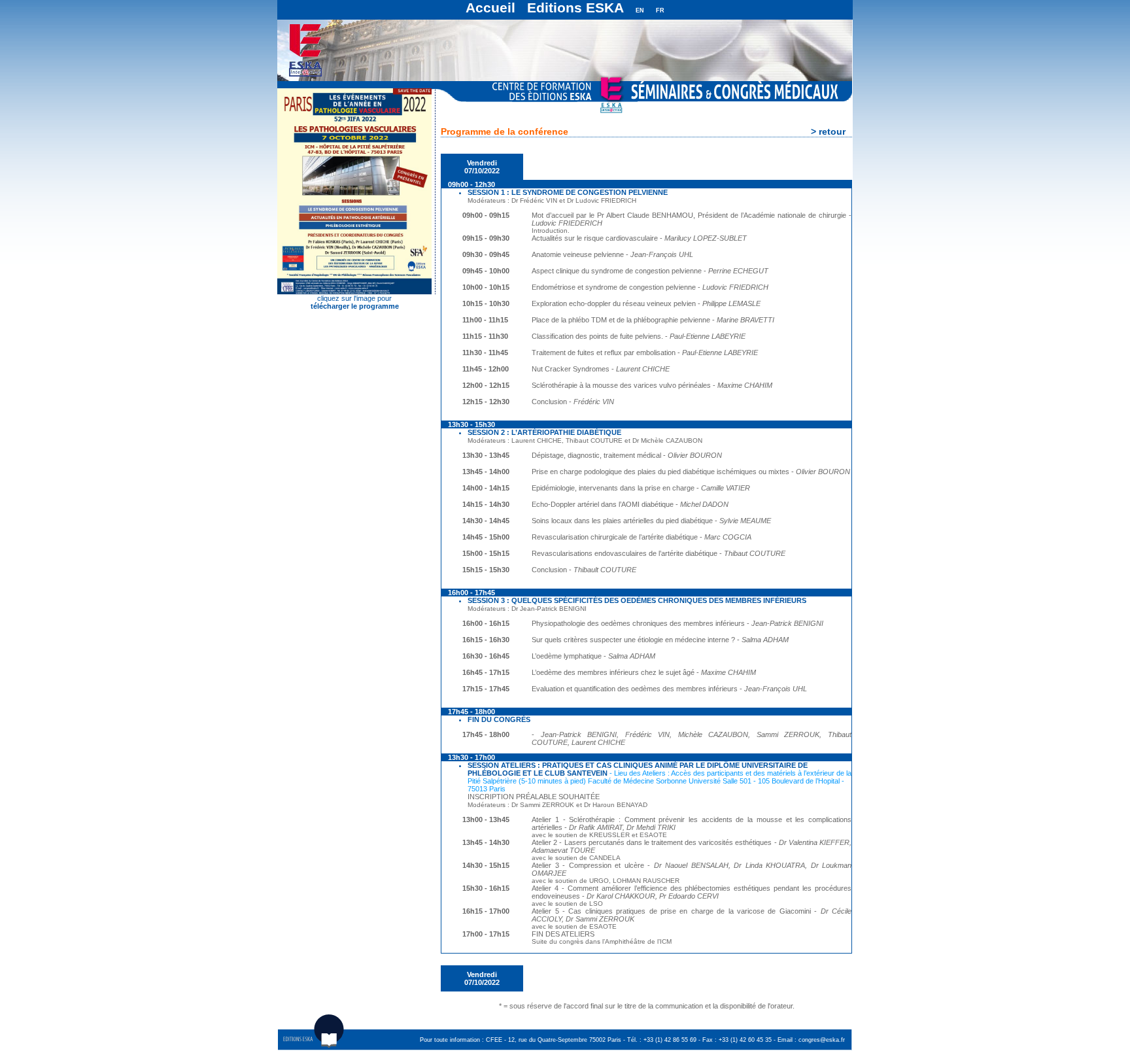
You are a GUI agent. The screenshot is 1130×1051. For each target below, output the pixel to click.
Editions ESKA (575, 7)
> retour (828, 131)
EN (640, 10)
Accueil (490, 7)
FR (660, 10)
